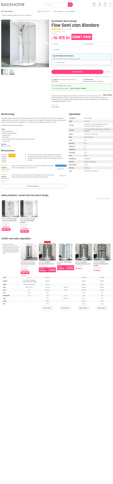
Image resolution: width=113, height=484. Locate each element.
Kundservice (94, 5)
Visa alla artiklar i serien (103, 198)
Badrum (4, 15)
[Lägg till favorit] (45, 23)
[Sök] (70, 4)
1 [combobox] (107, 72)
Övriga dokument (6, 146)
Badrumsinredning (13, 15)
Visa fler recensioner (33, 186)
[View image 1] (4, 72)
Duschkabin (28, 15)
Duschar (21, 15)
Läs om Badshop (70, 11)
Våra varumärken (58, 11)
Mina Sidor (100, 5)
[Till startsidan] (12, 4)
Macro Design (55, 107)
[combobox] (66, 44)
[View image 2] (11, 72)
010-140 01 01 (45, 11)
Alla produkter (8, 11)
